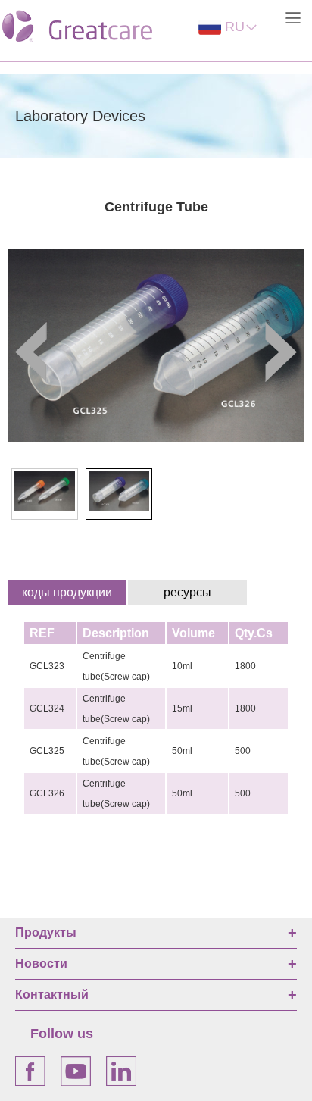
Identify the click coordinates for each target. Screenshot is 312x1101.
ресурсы (187, 592)
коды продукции (67, 592)
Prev (34, 352)
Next (278, 352)
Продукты (45, 932)
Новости (41, 963)
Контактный (52, 994)
